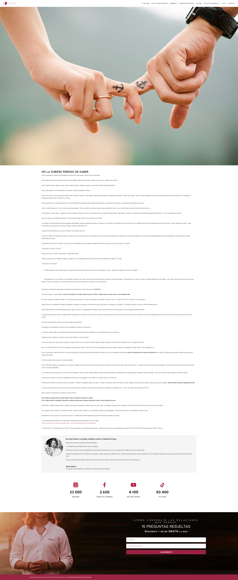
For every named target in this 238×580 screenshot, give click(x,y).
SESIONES (199, 3)
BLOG (224, 3)
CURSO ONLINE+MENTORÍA (159, 3)
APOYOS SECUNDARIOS (211, 3)
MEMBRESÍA (173, 3)
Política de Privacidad (75, 577)
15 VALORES (145, 3)
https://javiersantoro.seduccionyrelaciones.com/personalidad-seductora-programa (69, 423)
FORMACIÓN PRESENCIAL (186, 3)
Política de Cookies (86, 577)
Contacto (231, 3)
